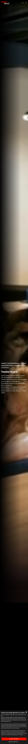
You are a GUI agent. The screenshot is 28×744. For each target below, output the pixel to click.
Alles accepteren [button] (14, 738)
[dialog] (14, 727)
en (23, 2)
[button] (14, 741)
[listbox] (26, 712)
